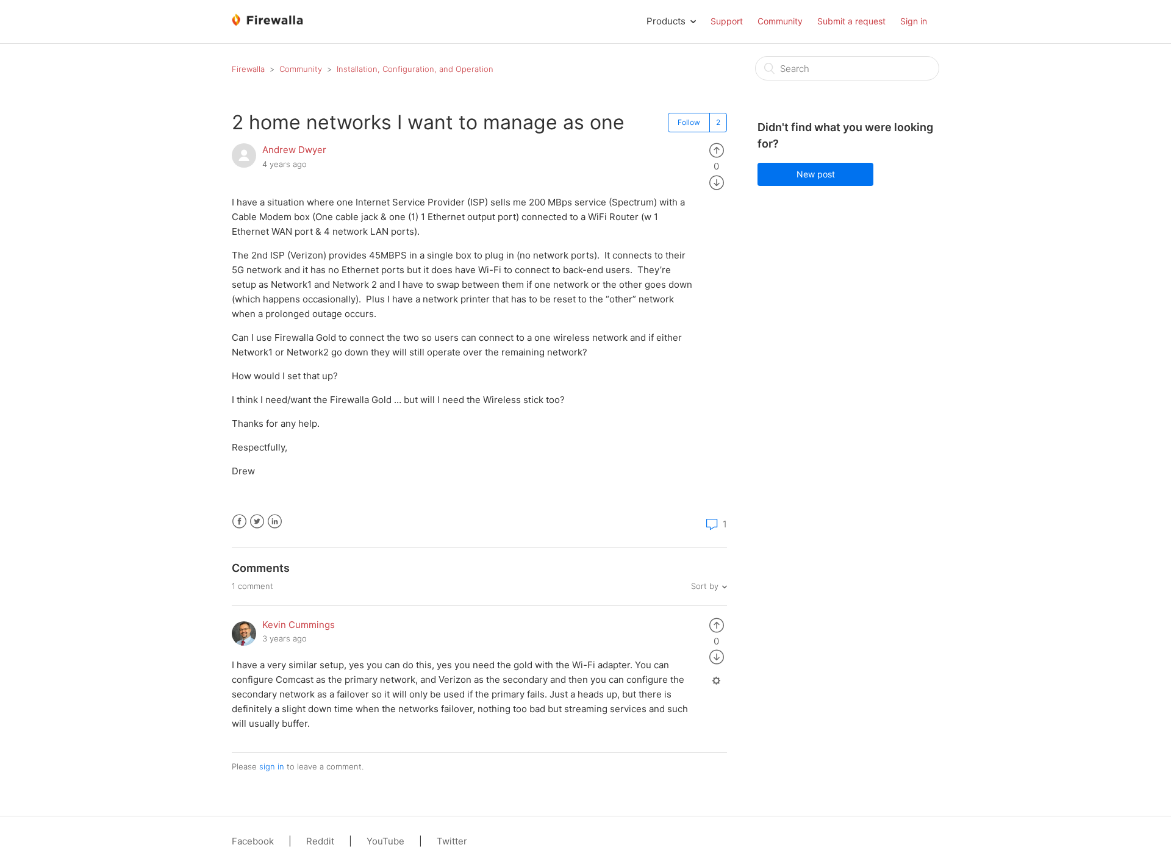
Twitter (257, 521)
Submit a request (851, 21)
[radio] (716, 149)
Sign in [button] (913, 21)
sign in (271, 766)
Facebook (239, 521)
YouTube (385, 841)
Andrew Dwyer (294, 149)
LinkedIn (274, 521)
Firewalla (248, 69)
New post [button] (816, 174)
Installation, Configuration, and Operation (415, 69)
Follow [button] (689, 122)
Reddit (320, 841)
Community (780, 21)
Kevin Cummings (298, 624)
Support (727, 21)
